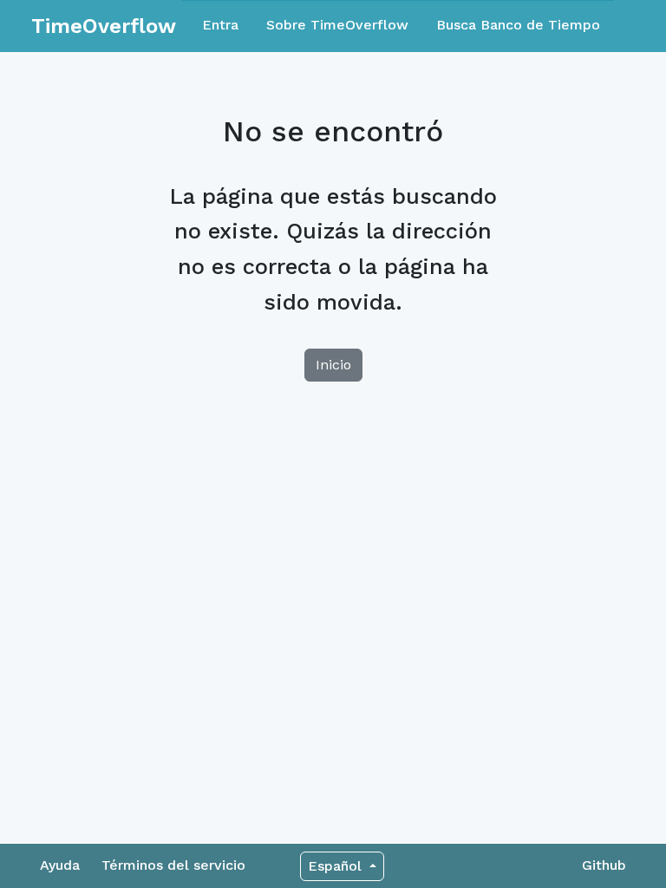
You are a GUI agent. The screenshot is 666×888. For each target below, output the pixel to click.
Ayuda (60, 865)
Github (604, 865)
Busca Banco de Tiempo (518, 24)
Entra (220, 24)
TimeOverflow (103, 26)
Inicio (333, 364)
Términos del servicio (173, 865)
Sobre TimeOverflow (337, 24)
